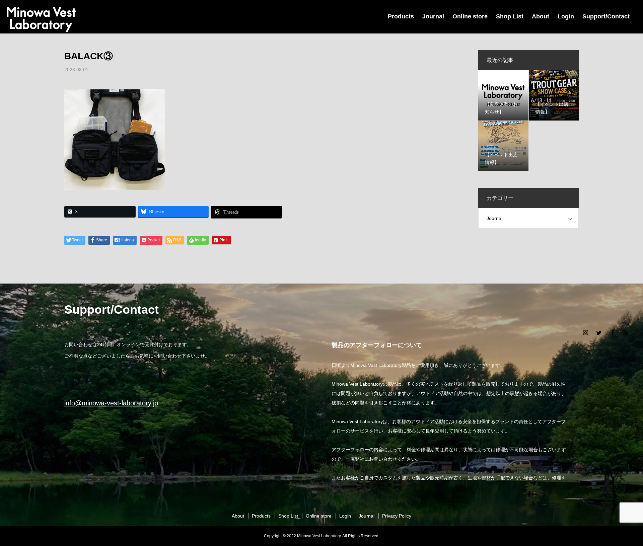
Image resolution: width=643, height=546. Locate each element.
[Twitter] (598, 332)
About (540, 16)
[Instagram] (585, 332)
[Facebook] (612, 332)
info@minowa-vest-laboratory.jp (111, 403)
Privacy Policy (396, 516)
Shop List (509, 16)
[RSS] (625, 332)
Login (566, 16)
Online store (470, 16)
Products (401, 16)
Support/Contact (606, 16)
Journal (433, 16)
